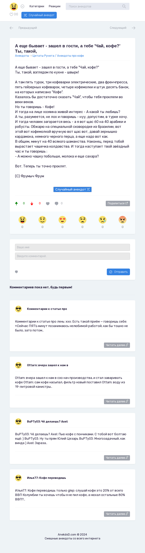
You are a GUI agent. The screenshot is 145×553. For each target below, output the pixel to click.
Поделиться (116, 203)
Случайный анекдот (41, 15)
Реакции (54, 6)
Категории (37, 6)
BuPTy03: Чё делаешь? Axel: (47, 421)
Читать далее (116, 345)
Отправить (120, 271)
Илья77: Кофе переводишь (46, 478)
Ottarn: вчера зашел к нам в (47, 365)
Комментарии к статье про (47, 309)
